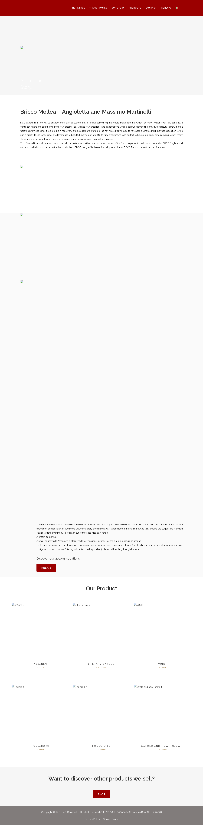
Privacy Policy (92, 819)
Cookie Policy (110, 819)
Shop (101, 794)
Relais (46, 567)
